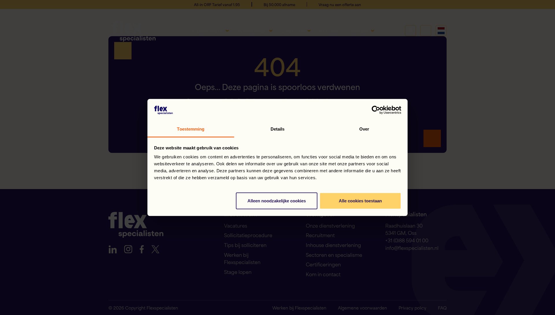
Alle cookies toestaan (360, 200)
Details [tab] (278, 129)
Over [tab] (364, 129)
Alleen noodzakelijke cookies (276, 200)
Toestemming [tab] (190, 129)
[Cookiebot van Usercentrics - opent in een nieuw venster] (376, 110)
